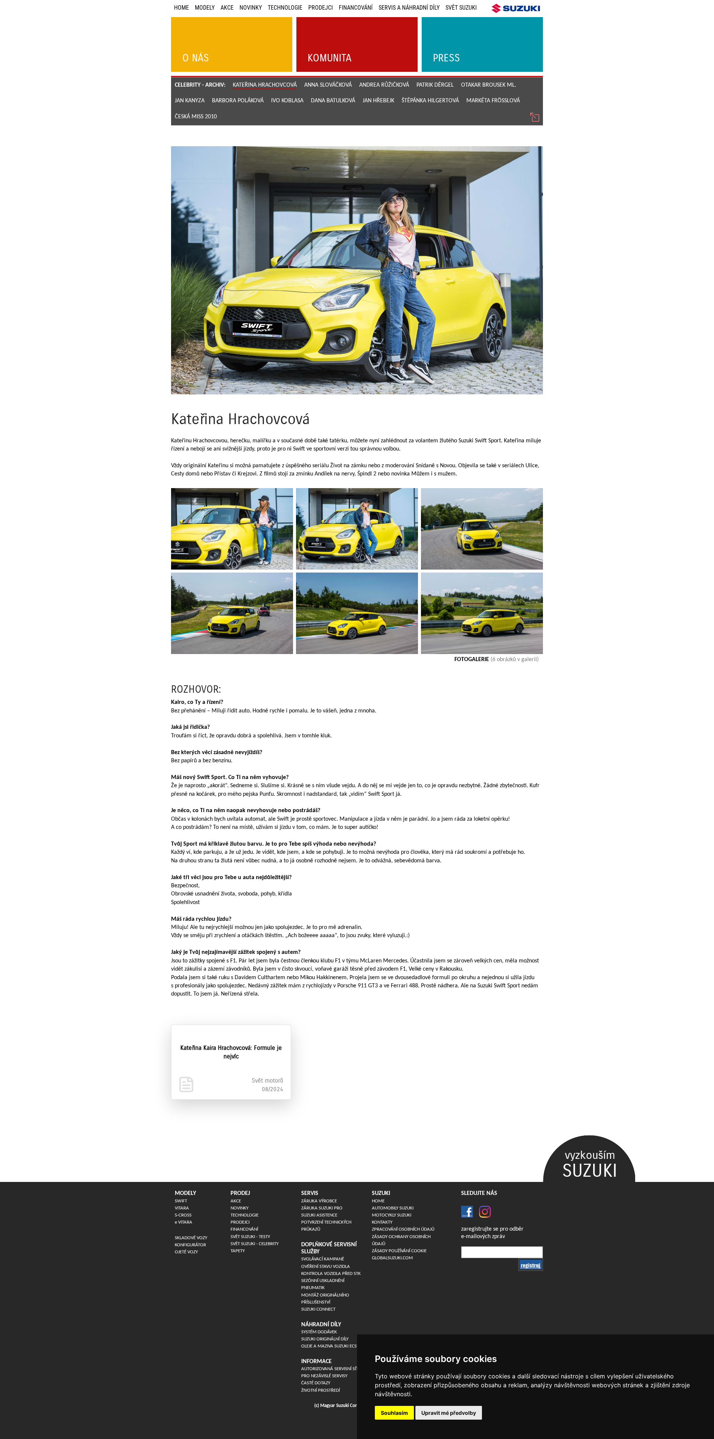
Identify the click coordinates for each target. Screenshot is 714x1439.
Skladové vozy (191, 1238)
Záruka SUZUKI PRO (321, 1208)
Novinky (250, 7)
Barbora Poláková (238, 101)
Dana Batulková (333, 101)
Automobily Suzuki (393, 1208)
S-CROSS (183, 1215)
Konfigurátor (190, 1245)
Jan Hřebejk (378, 101)
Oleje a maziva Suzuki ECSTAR (332, 1346)
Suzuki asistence (319, 1215)
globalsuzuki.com (392, 1258)
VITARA (182, 1208)
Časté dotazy (315, 1383)
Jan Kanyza (190, 101)
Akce (227, 7)
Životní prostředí (320, 1390)
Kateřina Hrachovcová (265, 85)
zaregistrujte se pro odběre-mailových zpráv (492, 1232)
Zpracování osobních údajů (403, 1229)
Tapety (238, 1251)
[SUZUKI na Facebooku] (467, 1211)
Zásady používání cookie (399, 1251)
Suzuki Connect (318, 1309)
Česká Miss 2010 (196, 117)
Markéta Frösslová (493, 101)
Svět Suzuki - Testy (250, 1236)
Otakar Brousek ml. (488, 85)
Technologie (285, 7)
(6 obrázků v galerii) (496, 660)
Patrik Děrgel (435, 85)
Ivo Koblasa (287, 101)
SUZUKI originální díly (324, 1339)
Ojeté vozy (186, 1252)
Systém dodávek (319, 1332)
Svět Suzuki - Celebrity (255, 1243)
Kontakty (382, 1222)
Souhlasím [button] (394, 1413)
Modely (205, 7)
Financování (356, 7)
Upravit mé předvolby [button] (448, 1413)
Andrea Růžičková (384, 85)
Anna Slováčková (328, 85)
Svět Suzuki (461, 7)
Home (181, 7)
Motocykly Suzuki (391, 1215)
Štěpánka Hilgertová (430, 101)
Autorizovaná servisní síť (329, 1368)
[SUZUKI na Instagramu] (482, 1211)
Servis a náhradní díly (409, 7)
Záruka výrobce (319, 1201)
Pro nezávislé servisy (324, 1376)
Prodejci (320, 7)
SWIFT (181, 1201)
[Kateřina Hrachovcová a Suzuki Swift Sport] (232, 529)
